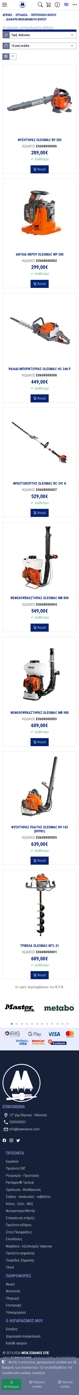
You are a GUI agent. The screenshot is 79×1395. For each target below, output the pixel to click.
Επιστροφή (13, 1305)
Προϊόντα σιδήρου (18, 1225)
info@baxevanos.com (24, 1129)
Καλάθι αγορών (16, 1343)
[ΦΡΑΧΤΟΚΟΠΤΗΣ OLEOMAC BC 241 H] (39, 443)
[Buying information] (57, 4)
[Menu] (4, 4)
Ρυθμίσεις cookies (38, 1384)
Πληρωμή (12, 1298)
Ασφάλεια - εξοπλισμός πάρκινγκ (29, 1246)
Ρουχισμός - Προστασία (22, 1175)
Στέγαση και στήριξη (20, 1218)
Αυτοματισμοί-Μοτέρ (20, 1211)
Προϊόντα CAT (15, 1168)
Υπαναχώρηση (16, 1312)
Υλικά (10, 1267)
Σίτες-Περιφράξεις (19, 1232)
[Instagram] (11, 1140)
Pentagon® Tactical (20, 1182)
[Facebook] (4, 1140)
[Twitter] (18, 1140)
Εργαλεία (21, 15)
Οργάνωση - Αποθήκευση (23, 1189)
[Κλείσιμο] (75, 1361)
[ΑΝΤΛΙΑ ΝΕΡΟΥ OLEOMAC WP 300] (39, 214)
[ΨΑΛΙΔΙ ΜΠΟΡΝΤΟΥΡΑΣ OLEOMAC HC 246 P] (39, 328)
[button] (40, 4)
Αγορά (41, 169)
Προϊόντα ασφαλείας (20, 1253)
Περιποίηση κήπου (43, 15)
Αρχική (7, 15)
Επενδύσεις (14, 1239)
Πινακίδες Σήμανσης (20, 1260)
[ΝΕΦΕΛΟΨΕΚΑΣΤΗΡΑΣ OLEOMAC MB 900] (39, 672)
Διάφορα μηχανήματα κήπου (26, 19)
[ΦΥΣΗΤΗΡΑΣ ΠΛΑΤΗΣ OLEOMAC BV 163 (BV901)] (39, 786)
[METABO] (59, 1008)
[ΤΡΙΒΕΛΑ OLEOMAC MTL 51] (39, 905)
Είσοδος (12, 1329)
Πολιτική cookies (67, 1384)
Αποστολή (13, 1291)
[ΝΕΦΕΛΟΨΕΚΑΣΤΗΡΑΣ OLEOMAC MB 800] (39, 557)
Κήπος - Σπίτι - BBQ (19, 1204)
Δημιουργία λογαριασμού (23, 1336)
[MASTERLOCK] (19, 1008)
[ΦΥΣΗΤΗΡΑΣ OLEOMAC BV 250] (39, 99)
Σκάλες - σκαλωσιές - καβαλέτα (28, 1196)
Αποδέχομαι (11, 1386)
